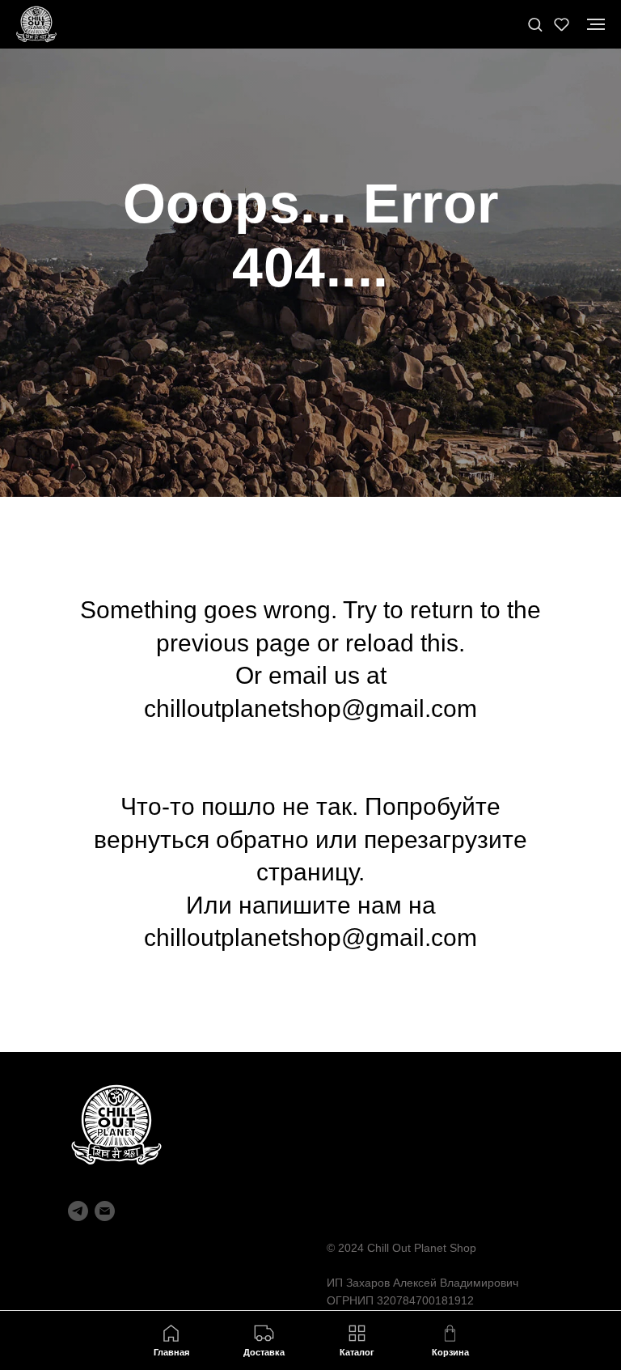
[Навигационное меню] (596, 24)
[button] (535, 24)
